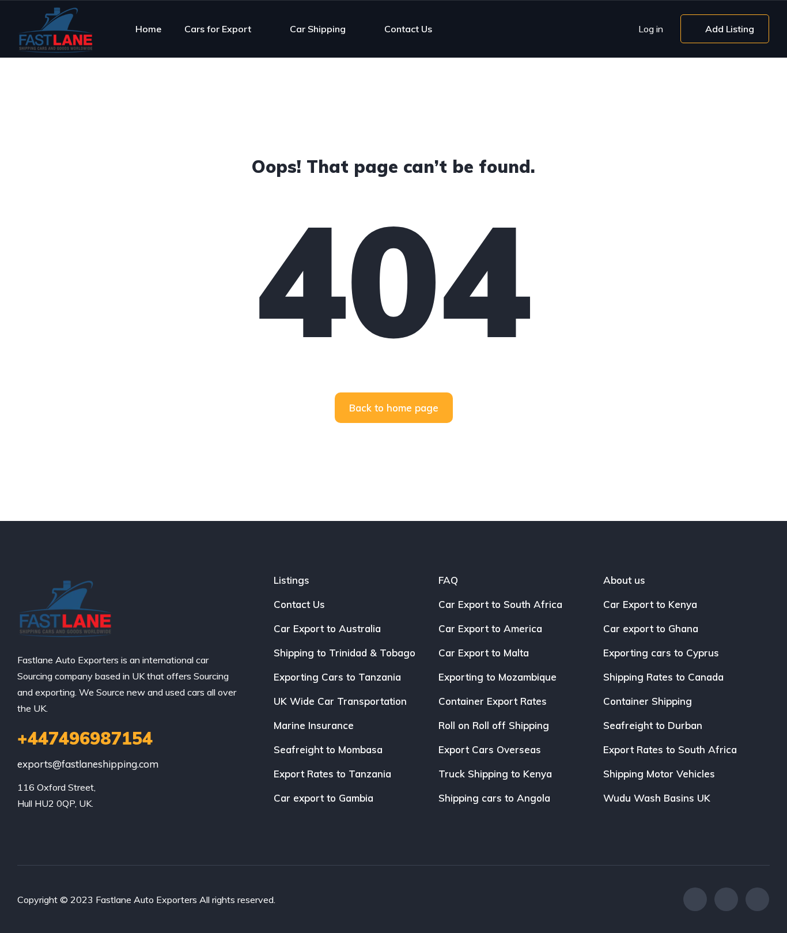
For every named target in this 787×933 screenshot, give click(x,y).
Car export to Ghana (650, 628)
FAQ (448, 580)
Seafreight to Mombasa (328, 749)
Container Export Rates (492, 701)
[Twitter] (726, 899)
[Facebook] (695, 899)
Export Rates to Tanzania (332, 774)
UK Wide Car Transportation (340, 701)
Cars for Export (217, 29)
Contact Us (408, 29)
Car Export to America (490, 628)
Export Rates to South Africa (670, 749)
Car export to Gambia (323, 798)
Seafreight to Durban (652, 725)
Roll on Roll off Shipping (493, 725)
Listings (291, 580)
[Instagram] (757, 899)
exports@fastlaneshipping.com (87, 764)
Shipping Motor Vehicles (659, 774)
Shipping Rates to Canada (663, 677)
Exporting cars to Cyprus (661, 653)
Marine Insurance (314, 725)
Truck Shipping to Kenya (495, 774)
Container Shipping (647, 701)
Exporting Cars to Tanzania (337, 677)
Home (148, 29)
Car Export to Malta (483, 653)
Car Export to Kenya (650, 604)
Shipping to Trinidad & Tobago (344, 653)
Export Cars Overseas (489, 749)
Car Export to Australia (327, 628)
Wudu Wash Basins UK (656, 798)
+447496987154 (85, 738)
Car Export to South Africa (500, 604)
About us (624, 580)
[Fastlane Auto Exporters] (55, 29)
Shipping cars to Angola (494, 798)
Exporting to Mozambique (497, 677)
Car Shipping (318, 29)
